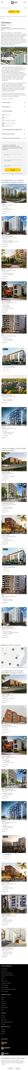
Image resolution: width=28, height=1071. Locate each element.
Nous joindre (4, 1020)
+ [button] (2, 648)
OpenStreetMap (16, 667)
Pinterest (3, 1033)
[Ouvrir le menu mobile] (2, 2)
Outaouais (3, 1005)
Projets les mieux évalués (6, 972)
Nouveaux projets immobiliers (7, 975)
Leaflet (11, 667)
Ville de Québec (4, 1007)
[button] (26, 8)
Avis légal (3, 1024)
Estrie (2, 1009)
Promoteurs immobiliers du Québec (8, 989)
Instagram (3, 1031)
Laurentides (3, 1003)
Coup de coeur (4, 970)
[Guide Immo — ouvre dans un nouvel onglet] (14, 1043)
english (25, 2)
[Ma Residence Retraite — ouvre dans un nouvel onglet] (14, 1048)
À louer (2, 979)
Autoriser (10, 1068)
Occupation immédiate (6, 983)
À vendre (3, 977)
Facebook (3, 1029)
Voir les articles (4, 991)
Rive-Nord (3, 1001)
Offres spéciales (4, 985)
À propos (3, 1015)
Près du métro (4, 981)
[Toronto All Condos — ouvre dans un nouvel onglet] (14, 1053)
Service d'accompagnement (7, 1022)
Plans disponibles (5, 987)
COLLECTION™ (4, 968)
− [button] (2, 651)
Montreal (3, 997)
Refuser (17, 1068)
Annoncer (3, 1018)
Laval (2, 999)
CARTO (25, 667)
